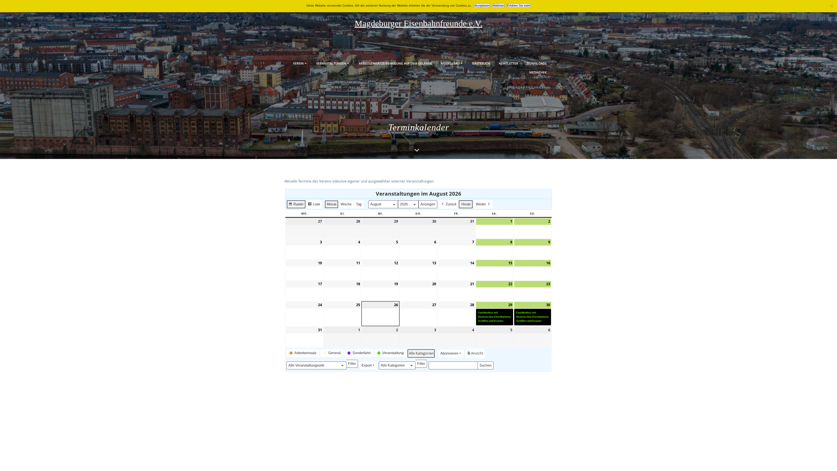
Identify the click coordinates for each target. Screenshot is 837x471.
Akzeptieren (481, 5)
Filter (353, 365)
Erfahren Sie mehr (518, 5)
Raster (296, 205)
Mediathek (538, 72)
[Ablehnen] (831, 6)
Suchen (486, 366)
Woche (346, 204)
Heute (466, 204)
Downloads (537, 63)
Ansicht (476, 354)
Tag (359, 204)
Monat (331, 204)
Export (367, 365)
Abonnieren (449, 353)
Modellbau (450, 63)
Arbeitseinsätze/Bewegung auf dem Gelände (395, 63)
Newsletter (508, 63)
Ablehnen (498, 5)
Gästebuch (481, 63)
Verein (298, 63)
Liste (314, 205)
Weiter (481, 204)
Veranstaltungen (331, 63)
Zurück (451, 204)
